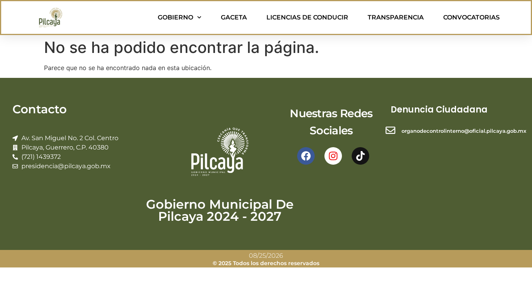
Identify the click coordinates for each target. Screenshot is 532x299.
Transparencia (396, 17)
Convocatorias (471, 17)
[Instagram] (333, 156)
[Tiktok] (360, 156)
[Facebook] (306, 156)
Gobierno (175, 17)
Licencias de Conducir (307, 17)
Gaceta (234, 17)
